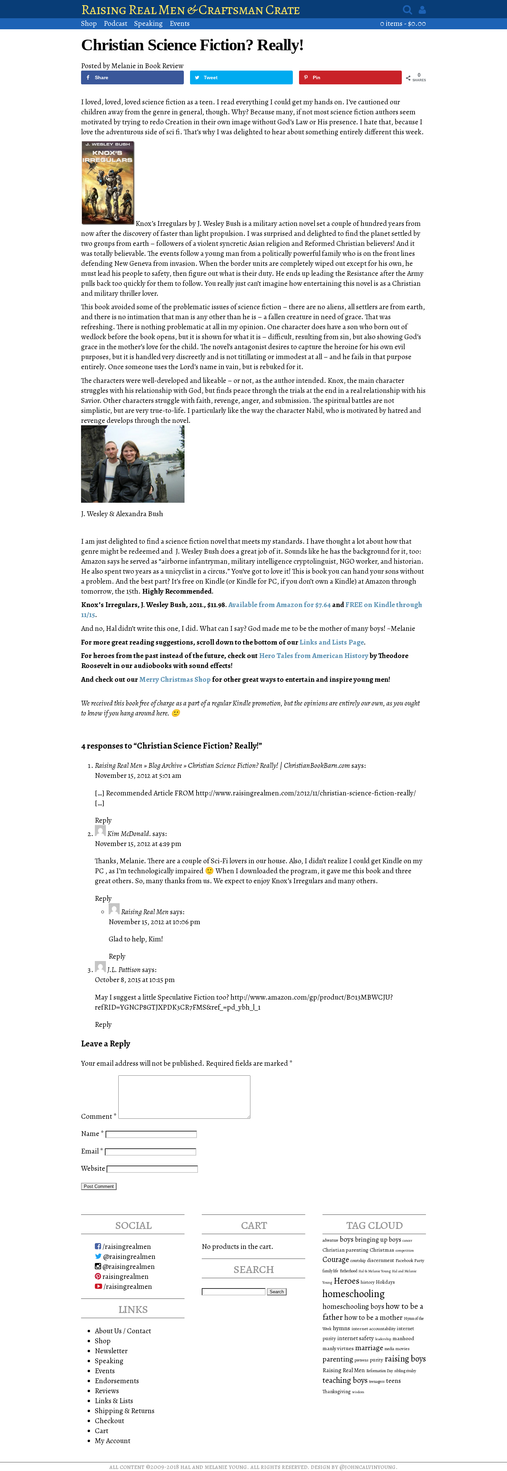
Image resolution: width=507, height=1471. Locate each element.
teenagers (377, 1381)
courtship (358, 1260)
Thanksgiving (336, 1391)
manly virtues (338, 1348)
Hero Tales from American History (314, 655)
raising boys (405, 1359)
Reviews (107, 1391)
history (368, 1282)
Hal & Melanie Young (375, 1271)
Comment (99, 1116)
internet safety (355, 1338)
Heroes (346, 1281)
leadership (383, 1339)
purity (376, 1359)
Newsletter (111, 1351)
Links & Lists (114, 1401)
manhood (403, 1338)
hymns (341, 1328)
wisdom (358, 1392)
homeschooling (353, 1294)
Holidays (385, 1282)
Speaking (148, 23)
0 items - (403, 23)
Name (92, 1133)
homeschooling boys (353, 1306)
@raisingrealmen (129, 1256)
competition (405, 1250)
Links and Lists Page (332, 642)
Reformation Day (379, 1371)
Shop (89, 23)
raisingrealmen (125, 1276)
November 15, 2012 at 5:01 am (138, 775)
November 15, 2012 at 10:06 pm (154, 922)
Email (92, 1151)
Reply (103, 820)
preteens (361, 1360)
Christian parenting (345, 1249)
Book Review (164, 66)
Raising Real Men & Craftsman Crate (190, 9)
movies (403, 1348)
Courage (335, 1259)
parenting (337, 1359)
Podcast (115, 23)
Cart (101, 1431)
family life (330, 1271)
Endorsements (117, 1381)
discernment (380, 1260)
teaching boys (345, 1380)
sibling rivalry (405, 1371)
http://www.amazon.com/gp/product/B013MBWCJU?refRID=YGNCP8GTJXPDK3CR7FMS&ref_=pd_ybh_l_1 (244, 1002)
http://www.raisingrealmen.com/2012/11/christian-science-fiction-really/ (306, 793)
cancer (407, 1240)
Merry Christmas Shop (175, 679)
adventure (330, 1240)
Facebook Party (410, 1260)
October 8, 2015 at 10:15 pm (135, 979)
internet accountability (373, 1328)
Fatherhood (348, 1271)
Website (93, 1168)
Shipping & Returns (125, 1411)
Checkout (109, 1421)
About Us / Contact (123, 1331)
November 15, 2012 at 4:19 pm (138, 843)
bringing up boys (378, 1239)
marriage (369, 1348)
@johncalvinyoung (367, 1466)
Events (180, 23)
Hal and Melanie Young (213, 1466)
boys (347, 1239)
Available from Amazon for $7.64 (279, 604)
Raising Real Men (145, 912)
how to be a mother (373, 1317)
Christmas (382, 1249)
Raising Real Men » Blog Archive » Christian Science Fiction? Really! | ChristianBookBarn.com (222, 765)
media (389, 1349)
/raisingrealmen (126, 1246)
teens (393, 1380)
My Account (112, 1441)
